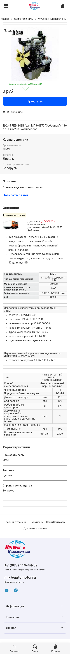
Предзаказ (35, 101)
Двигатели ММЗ (24, 18)
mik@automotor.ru (20, 577)
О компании (36, 522)
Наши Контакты (55, 522)
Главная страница (16, 522)
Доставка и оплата (35, 528)
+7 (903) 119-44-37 (21, 565)
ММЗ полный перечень (52, 18)
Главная (5, 18)
